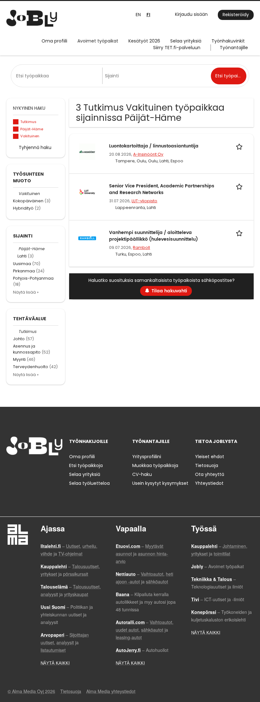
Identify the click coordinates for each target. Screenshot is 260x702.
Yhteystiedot (209, 483)
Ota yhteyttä (209, 474)
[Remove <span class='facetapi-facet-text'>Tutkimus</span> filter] (16, 122)
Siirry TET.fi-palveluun (176, 47)
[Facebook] (11, 468)
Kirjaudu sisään (191, 14)
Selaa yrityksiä (185, 41)
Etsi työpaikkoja (86, 465)
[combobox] (58, 76)
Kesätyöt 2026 (144, 41)
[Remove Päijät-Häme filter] (16, 248)
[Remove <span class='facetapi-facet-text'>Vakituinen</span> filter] (16, 136)
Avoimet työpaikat (97, 41)
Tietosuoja (206, 465)
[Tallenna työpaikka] (240, 146)
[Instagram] (21, 468)
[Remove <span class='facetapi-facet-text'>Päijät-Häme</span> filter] (16, 129)
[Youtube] (51, 468)
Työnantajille (234, 47)
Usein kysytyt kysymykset (160, 483)
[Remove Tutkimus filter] (16, 331)
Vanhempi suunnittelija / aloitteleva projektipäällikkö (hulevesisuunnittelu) (153, 236)
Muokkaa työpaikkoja (155, 465)
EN (138, 14)
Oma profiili (54, 41)
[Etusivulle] (31, 18)
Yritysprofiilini (146, 456)
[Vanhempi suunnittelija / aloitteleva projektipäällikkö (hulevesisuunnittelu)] (87, 238)
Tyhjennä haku (35, 147)
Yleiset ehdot (209, 456)
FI (148, 14)
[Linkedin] (31, 468)
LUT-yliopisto (144, 201)
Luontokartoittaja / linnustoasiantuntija (153, 146)
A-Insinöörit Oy (148, 154)
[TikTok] (42, 468)
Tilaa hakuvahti (169, 291)
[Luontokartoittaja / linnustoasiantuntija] (87, 151)
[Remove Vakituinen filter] (16, 193)
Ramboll (141, 247)
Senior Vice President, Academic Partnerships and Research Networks (161, 189)
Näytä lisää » (26, 292)
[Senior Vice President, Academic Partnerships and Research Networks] (87, 191)
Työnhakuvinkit (228, 41)
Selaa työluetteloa (89, 483)
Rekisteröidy (236, 14)
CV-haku (142, 474)
